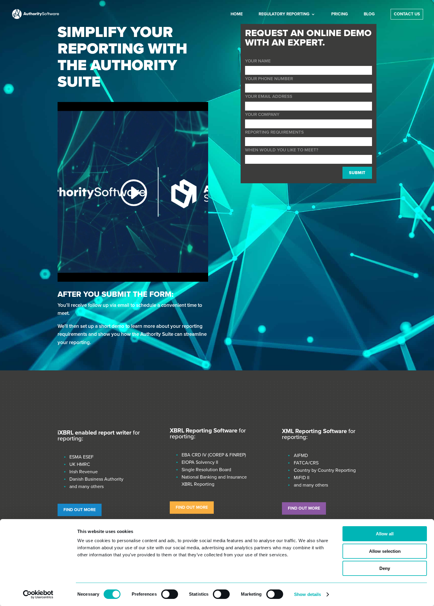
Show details (307, 594)
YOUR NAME (258, 61)
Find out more (79, 509)
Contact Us (407, 14)
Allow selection (385, 551)
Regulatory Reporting (284, 14)
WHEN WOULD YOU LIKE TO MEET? (281, 150)
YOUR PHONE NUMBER (269, 78)
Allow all (385, 533)
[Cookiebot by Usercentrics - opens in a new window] (38, 594)
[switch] (169, 594)
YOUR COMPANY (262, 114)
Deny (384, 568)
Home (237, 14)
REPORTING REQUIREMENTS (274, 132)
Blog (369, 14)
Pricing (339, 14)
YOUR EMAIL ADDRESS (268, 96)
